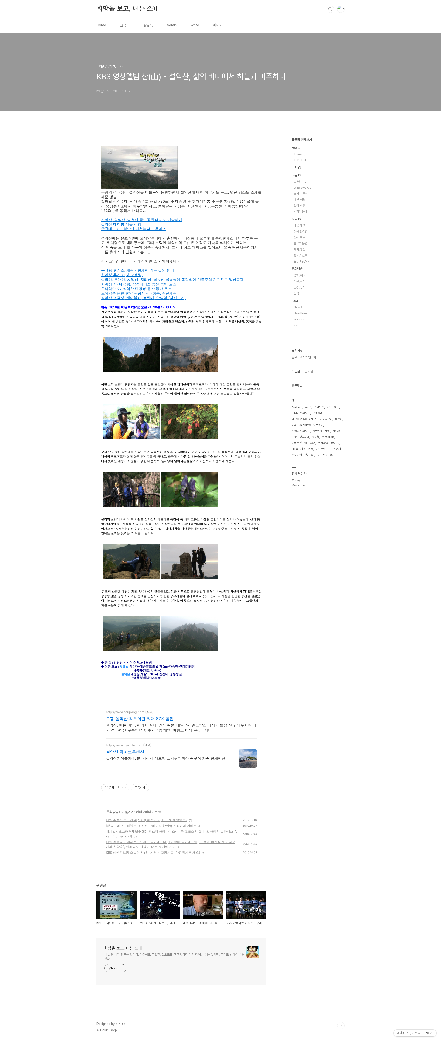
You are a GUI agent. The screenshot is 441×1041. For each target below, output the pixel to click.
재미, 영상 (299, 249)
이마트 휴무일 (300, 443)
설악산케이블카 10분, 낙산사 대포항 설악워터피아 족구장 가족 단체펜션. (166, 758)
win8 (308, 407)
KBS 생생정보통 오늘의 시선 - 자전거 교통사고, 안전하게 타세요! (153, 852)
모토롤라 (318, 413)
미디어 (218, 25)
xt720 (335, 443)
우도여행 (297, 455)
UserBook (301, 313)
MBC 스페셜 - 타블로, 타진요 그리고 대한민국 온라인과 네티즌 (151, 826)
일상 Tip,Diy (301, 261)
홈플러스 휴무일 (301, 431)
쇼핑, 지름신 (301, 193)
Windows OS (302, 187)
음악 (296, 293)
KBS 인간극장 (325, 455)
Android (297, 407)
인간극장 (309, 455)
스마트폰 (319, 407)
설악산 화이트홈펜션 (125, 751)
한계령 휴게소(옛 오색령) (122, 274)
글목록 (125, 25)
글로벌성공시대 (300, 437)
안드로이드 (333, 407)
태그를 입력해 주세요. (304, 419)
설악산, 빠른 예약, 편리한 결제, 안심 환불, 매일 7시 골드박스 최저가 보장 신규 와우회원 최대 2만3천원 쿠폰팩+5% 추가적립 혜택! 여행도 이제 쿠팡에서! (181, 727)
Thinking (299, 154)
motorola (328, 437)
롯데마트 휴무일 (301, 413)
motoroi (323, 443)
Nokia (337, 431)
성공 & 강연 (300, 231)
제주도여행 (306, 449)
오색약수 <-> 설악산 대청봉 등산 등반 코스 (136, 288)
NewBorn (300, 307)
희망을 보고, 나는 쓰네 (127, 9)
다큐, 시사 (128, 812)
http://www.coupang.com (125, 712)
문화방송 (112, 812)
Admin (172, 25)
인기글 (309, 371)
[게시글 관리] (124, 787)
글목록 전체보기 (302, 140)
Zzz (296, 325)
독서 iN (296, 167)
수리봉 (315, 437)
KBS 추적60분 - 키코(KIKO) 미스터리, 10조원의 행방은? (146, 820)
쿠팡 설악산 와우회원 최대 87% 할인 (140, 718)
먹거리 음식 (300, 211)
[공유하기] (118, 787)
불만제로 (318, 431)
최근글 (296, 371)
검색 (330, 9)
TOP (341, 1025)
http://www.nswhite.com (124, 745)
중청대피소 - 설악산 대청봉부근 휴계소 (133, 229)
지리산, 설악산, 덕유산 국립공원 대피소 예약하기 (141, 219)
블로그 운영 (300, 243)
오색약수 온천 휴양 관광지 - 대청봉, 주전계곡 (139, 293)
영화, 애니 (299, 275)
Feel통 (296, 147)
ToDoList (300, 160)
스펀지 (337, 449)
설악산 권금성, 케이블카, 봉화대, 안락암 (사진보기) (143, 297)
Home (101, 25)
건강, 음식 (299, 287)
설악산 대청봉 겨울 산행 (121, 224)
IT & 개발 (299, 225)
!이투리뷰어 (325, 419)
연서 (294, 425)
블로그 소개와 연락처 (304, 357)
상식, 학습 (299, 237)
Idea (295, 301)
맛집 (327, 431)
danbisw (305, 425)
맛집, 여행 (299, 205)
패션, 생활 (299, 199)
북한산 (338, 419)
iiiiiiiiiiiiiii (299, 319)
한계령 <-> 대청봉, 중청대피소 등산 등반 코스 (138, 284)
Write (194, 25)
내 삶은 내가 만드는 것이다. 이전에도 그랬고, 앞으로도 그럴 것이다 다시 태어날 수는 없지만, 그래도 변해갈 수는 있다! (174, 957)
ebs (312, 443)
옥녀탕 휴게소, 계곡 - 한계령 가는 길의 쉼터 (137, 270)
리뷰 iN (296, 175)
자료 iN (296, 219)
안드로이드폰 (323, 449)
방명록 (148, 25)
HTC (295, 449)
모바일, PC (300, 181)
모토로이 (318, 425)
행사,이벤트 (300, 255)
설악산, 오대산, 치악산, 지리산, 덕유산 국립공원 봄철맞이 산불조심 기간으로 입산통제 (172, 279)
